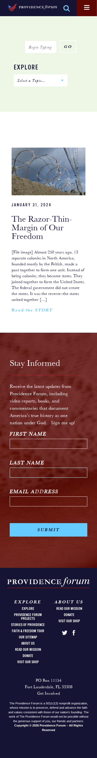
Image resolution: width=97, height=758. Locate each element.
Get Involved (48, 693)
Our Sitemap (28, 637)
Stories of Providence (28, 625)
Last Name (27, 463)
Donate (28, 656)
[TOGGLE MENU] (86, 8)
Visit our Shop (28, 662)
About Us (27, 643)
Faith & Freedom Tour (28, 631)
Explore (26, 67)
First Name (28, 434)
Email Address (34, 492)
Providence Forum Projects (28, 617)
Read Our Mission (28, 650)
